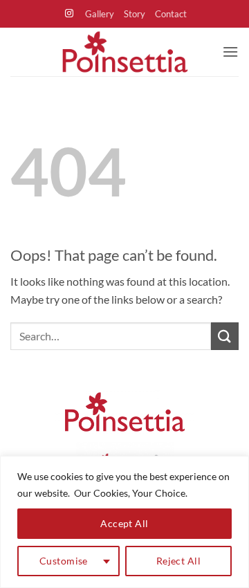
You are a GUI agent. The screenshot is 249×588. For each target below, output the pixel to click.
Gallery (99, 13)
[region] (124, 522)
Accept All (124, 523)
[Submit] (225, 335)
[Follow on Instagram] (69, 14)
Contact (171, 13)
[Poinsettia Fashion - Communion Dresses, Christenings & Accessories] (124, 52)
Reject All (178, 561)
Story (134, 13)
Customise (63, 561)
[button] (230, 51)
